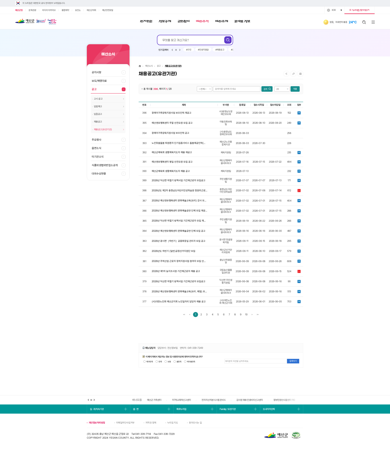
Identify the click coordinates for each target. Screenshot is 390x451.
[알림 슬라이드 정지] (175, 49)
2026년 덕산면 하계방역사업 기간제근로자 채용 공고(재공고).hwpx (299, 180)
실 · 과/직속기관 (97, 409)
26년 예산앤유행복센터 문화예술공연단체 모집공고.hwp (299, 211)
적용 (295, 89)
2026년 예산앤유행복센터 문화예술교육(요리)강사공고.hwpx (299, 201)
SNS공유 (286, 73)
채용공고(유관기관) (173, 66)
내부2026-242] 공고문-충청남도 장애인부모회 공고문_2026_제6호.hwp (299, 113)
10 (246, 314)
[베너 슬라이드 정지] (91, 400)
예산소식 (149, 66)
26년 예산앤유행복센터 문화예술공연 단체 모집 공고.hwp (299, 231)
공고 (159, 66)
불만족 (178, 362)
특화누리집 (181, 409)
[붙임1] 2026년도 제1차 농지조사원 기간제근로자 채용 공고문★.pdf (299, 271)
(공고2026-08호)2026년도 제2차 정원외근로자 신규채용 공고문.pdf (299, 191)
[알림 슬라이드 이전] (172, 49)
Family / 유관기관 (228, 409)
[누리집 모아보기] (359, 10)
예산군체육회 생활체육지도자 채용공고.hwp (299, 171)
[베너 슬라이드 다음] (94, 400)
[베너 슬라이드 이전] (88, 400)
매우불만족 (191, 362)
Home (140, 66)
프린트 (300, 73)
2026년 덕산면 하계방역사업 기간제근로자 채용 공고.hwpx (299, 281)
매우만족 (149, 362)
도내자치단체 (269, 409)
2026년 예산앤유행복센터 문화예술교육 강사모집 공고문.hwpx (299, 291)
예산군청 (24, 22)
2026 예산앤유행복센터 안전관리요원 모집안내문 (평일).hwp (299, 162)
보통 (169, 362)
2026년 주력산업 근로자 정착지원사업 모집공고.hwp (299, 261)
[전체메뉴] (373, 22)
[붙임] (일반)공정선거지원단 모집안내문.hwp (299, 251)
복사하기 (293, 73)
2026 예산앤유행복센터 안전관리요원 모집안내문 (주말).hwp (299, 123)
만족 (160, 362)
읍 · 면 (135, 409)
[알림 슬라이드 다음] (179, 49)
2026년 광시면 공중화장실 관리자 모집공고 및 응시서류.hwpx (299, 241)
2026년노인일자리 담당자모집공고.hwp (299, 302)
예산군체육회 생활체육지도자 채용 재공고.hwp (299, 152)
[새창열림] (40, 21)
